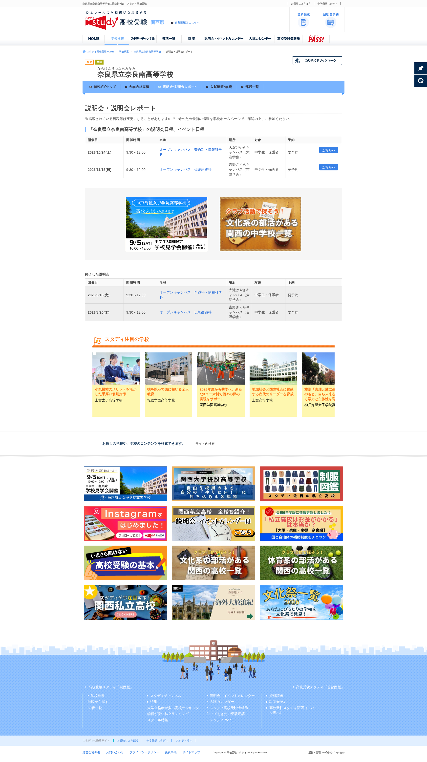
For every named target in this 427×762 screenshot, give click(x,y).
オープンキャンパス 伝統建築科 (186, 169)
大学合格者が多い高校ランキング (173, 708)
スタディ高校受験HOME (100, 51)
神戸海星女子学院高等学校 (325, 405)
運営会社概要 (91, 752)
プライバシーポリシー (144, 752)
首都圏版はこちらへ (187, 22)
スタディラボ (184, 740)
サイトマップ (191, 752)
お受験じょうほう (301, 3)
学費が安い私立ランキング (168, 714)
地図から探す (98, 702)
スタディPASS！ (223, 720)
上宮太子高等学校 (109, 400)
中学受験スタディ (327, 3)
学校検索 (124, 51)
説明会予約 (278, 702)
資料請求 (276, 696)
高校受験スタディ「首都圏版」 (320, 687)
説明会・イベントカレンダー (232, 696)
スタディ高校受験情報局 (229, 708)
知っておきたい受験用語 (226, 714)
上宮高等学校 (262, 400)
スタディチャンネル (165, 696)
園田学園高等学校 (213, 405)
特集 (153, 702)
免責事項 (171, 752)
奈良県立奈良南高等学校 (147, 51)
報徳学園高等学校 (161, 400)
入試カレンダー (222, 702)
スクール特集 (157, 720)
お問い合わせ (115, 752)
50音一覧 (95, 708)
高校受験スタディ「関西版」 (110, 687)
